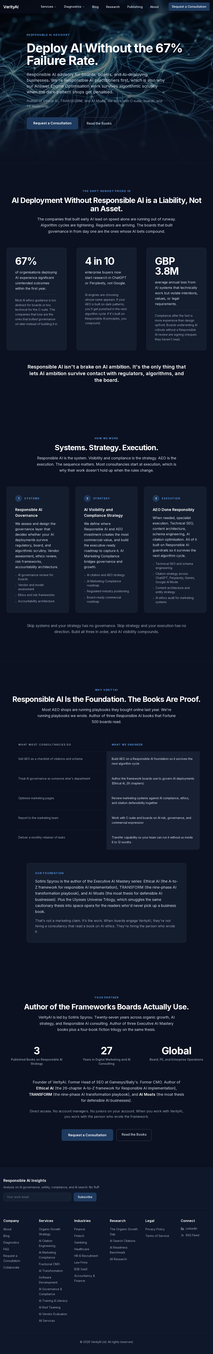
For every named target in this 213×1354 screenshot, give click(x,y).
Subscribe (85, 1197)
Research (113, 7)
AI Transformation (51, 1270)
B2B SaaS (81, 1269)
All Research (118, 1259)
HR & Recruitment (86, 1256)
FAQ (6, 1249)
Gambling (80, 1242)
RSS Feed (192, 1235)
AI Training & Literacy (53, 1300)
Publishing (135, 7)
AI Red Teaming (50, 1307)
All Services (47, 1320)
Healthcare (81, 1249)
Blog (95, 7)
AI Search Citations (122, 1241)
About (154, 7)
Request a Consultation (189, 6)
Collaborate (11, 1267)
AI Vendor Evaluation (53, 1314)
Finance (79, 1229)
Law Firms (81, 1262)
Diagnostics (72, 6)
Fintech (79, 1236)
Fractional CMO (49, 1264)
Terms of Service (157, 1236)
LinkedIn (191, 1228)
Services (47, 6)
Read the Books (99, 123)
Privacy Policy (155, 1229)
